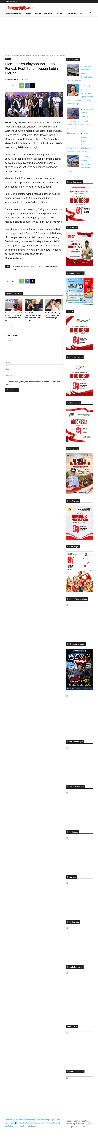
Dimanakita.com (52, 1123)
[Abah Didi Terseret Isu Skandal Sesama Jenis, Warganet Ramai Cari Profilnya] (34, 305)
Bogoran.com (55, 1120)
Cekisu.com (10, 1123)
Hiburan (13, 55)
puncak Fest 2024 (11, 270)
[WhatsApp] (21, 85)
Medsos (82, 1127)
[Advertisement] (49, 34)
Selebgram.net (41, 1120)
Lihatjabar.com (11, 1126)
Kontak (74, 1127)
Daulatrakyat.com (23, 1123)
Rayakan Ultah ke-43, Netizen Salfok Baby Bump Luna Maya (52, 315)
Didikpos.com (38, 1123)
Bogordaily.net (11, 1120)
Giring (41, 266)
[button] (90, 13)
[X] (32, 85)
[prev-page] (6, 325)
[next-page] (10, 325)
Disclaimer (70, 1124)
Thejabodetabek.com (27, 1126)
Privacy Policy (80, 1124)
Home (7, 55)
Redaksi (69, 1121)
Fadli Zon (33, 266)
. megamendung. (16, 266)
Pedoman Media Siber (81, 1121)
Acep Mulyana (11, 79)
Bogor (26, 266)
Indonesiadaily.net (26, 1120)
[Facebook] (27, 85)
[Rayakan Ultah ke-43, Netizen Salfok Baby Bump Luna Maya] (54, 305)
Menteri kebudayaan (51, 266)
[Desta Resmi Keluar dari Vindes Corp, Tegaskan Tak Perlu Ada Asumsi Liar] (13, 305)
